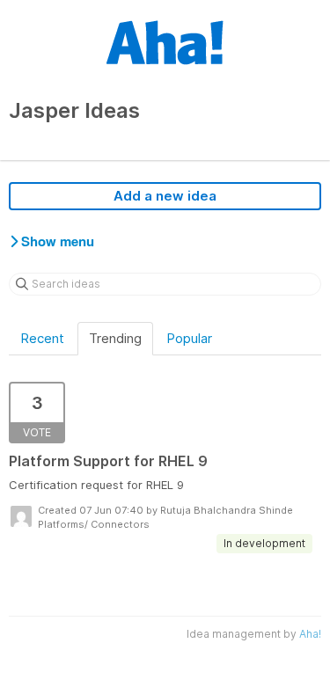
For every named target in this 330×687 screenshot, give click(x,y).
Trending (115, 338)
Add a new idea (165, 195)
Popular (189, 338)
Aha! (310, 633)
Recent (42, 338)
